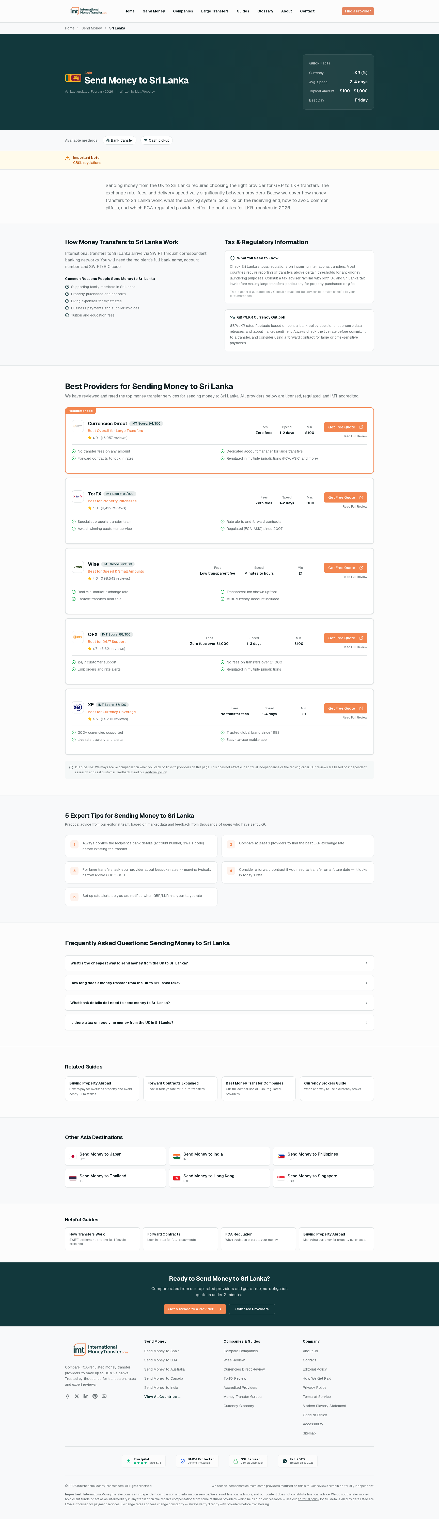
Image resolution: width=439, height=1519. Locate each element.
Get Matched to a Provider (191, 1309)
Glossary (265, 11)
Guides (243, 11)
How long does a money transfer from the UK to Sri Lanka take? (125, 983)
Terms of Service (317, 1396)
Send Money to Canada (163, 1378)
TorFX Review (235, 1378)
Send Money (154, 11)
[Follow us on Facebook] (67, 1396)
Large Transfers (215, 11)
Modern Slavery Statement (324, 1406)
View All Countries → (162, 1396)
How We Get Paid (317, 1378)
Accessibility (313, 1424)
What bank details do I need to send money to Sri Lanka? (120, 1002)
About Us (310, 1351)
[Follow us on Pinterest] (95, 1396)
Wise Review (234, 1360)
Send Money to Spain (162, 1351)
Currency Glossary (239, 1406)
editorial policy (155, 772)
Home (129, 11)
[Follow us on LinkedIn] (85, 1396)
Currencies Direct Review (244, 1369)
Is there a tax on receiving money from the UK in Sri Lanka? (121, 1022)
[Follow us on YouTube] (104, 1396)
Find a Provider (358, 11)
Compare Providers (252, 1309)
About (286, 11)
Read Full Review (355, 436)
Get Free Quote (341, 427)
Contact (307, 11)
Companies (183, 11)
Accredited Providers (240, 1387)
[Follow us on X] (76, 1396)
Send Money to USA (160, 1360)
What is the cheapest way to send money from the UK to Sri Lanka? (129, 963)
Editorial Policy (315, 1369)
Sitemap (309, 1433)
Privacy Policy (314, 1387)
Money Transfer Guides (243, 1396)
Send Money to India (161, 1387)
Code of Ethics (315, 1415)
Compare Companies (241, 1351)
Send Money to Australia (164, 1369)
